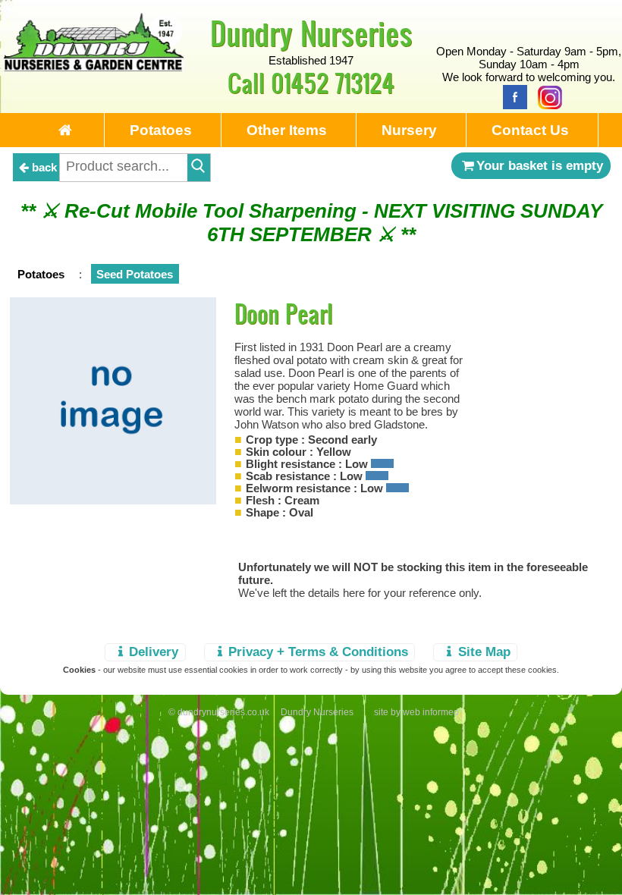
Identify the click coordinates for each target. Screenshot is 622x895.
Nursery (409, 130)
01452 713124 (332, 82)
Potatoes (161, 130)
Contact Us (530, 130)
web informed (431, 712)
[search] (198, 167)
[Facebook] (511, 96)
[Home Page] (94, 67)
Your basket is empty (539, 165)
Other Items (287, 130)
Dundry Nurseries (311, 32)
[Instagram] (546, 96)
